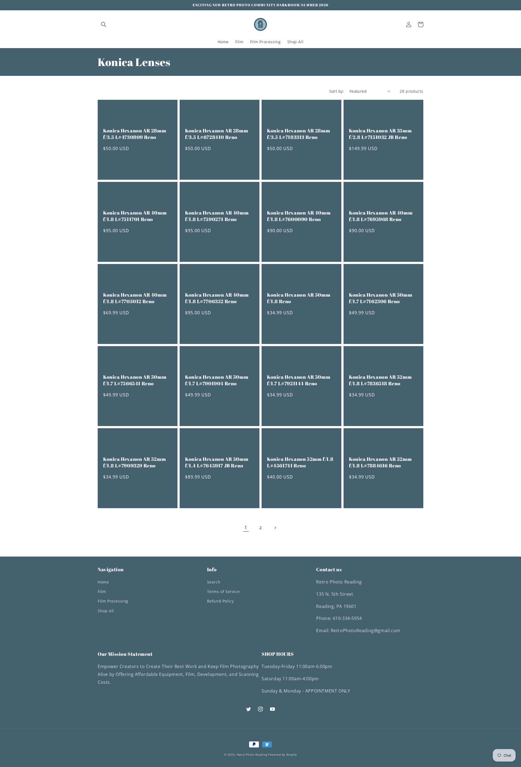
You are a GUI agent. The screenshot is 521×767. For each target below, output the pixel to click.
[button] (104, 24)
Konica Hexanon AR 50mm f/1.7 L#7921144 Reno (298, 380)
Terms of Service (223, 591)
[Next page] (275, 528)
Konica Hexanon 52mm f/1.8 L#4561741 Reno (300, 462)
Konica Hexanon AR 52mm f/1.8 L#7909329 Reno (134, 462)
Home (103, 582)
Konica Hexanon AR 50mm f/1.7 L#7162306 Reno (380, 298)
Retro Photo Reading (252, 754)
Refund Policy (220, 601)
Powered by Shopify (282, 754)
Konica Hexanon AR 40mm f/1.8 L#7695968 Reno (380, 216)
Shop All (106, 610)
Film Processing (113, 601)
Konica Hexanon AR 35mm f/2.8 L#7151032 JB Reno (380, 134)
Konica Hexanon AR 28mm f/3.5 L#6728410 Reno (216, 134)
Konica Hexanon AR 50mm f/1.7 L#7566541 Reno (134, 380)
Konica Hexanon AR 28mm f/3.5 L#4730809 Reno (134, 134)
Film (102, 591)
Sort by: (336, 91)
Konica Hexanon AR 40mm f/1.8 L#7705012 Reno (135, 298)
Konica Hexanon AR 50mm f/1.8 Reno (298, 298)
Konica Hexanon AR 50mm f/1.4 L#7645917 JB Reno (216, 462)
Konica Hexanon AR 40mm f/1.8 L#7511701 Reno (135, 216)
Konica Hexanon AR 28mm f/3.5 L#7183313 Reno (298, 134)
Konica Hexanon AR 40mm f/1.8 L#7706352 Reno (217, 298)
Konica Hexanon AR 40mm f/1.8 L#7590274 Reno (217, 216)
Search (214, 582)
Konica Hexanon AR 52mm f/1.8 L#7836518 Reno (380, 380)
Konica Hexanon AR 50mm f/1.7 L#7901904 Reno (216, 380)
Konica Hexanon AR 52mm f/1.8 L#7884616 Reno (380, 462)
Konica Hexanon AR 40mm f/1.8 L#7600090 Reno (299, 216)
